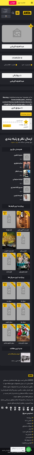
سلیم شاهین (18, 155)
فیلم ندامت (9, 272)
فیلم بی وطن (23, 251)
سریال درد (9, 301)
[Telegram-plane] (32, 408)
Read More (26, 212)
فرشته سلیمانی (17, 179)
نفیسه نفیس (18, 196)
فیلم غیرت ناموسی (9, 251)
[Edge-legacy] (24, 410)
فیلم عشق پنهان (23, 272)
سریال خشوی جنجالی (9, 343)
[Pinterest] (19, 410)
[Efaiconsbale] (32, 410)
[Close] (32, 3)
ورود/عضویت (5, 11)
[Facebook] (11, 408)
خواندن (12, 3)
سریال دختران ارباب (23, 343)
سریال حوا (23, 322)
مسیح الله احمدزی (16, 187)
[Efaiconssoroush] (7, 408)
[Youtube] (19, 408)
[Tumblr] (11, 410)
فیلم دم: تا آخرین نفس (23, 230)
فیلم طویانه (9, 230)
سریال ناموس (9, 322)
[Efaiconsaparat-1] (15, 408)
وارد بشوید (14, 142)
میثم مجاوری (18, 163)
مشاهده (7, 126)
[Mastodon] (15, 410)
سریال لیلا (23, 301)
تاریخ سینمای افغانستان (14, 354)
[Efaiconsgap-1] (28, 410)
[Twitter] (28, 408)
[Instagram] (24, 408)
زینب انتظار (18, 171)
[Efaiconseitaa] (2, 408)
